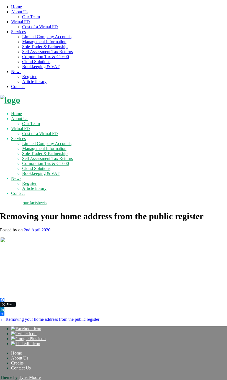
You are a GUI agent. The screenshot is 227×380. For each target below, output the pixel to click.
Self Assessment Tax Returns (47, 51)
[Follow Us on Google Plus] (28, 338)
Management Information (44, 41)
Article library (34, 81)
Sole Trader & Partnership (45, 46)
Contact (18, 86)
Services (18, 31)
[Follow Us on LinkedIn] (25, 343)
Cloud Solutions (36, 61)
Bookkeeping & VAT (41, 66)
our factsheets (35, 202)
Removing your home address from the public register (49, 319)
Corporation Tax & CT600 (45, 56)
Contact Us (21, 368)
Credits (17, 363)
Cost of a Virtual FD (40, 26)
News (16, 71)
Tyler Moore (30, 377)
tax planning (11, 202)
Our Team (31, 16)
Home (16, 6)
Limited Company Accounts (46, 36)
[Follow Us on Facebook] (26, 328)
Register (29, 76)
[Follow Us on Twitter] (24, 333)
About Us (19, 11)
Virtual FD (20, 21)
